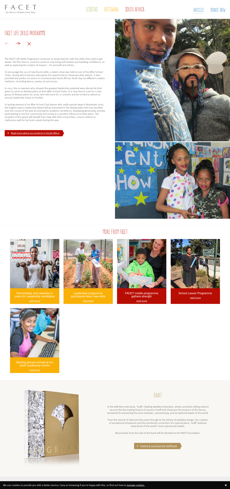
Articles (198, 10)
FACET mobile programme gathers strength (141, 294)
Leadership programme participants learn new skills (88, 294)
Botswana (111, 9)
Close (29, 43)
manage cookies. (136, 485)
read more (34, 301)
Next (18, 43)
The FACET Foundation (18, 16)
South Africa (134, 9)
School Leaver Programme (195, 293)
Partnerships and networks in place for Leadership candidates (35, 294)
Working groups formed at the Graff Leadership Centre (34, 363)
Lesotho (91, 9)
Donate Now (217, 10)
